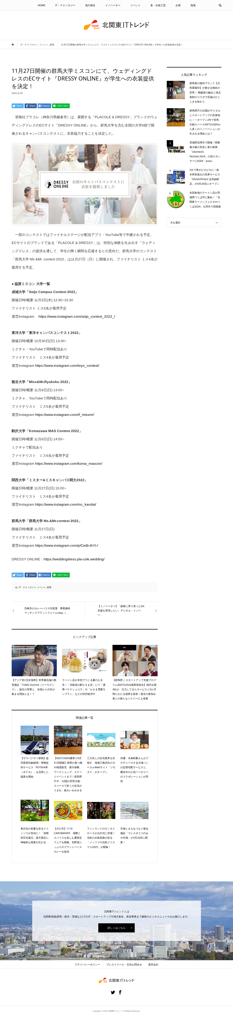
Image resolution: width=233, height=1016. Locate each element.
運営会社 (153, 964)
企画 (178, 5)
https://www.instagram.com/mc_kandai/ (65, 504)
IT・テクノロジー (65, 5)
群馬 (49, 587)
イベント (135, 5)
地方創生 (90, 5)
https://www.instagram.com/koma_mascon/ (68, 463)
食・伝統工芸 (158, 5)
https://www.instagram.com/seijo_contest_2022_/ (77, 316)
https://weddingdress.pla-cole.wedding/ (74, 559)
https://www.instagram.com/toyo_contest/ (67, 365)
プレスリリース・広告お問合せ (124, 964)
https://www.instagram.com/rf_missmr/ (64, 415)
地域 (193, 5)
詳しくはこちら (116, 927)
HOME (41, 5)
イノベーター (113, 5)
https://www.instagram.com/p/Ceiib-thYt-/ (66, 545)
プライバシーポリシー (87, 964)
